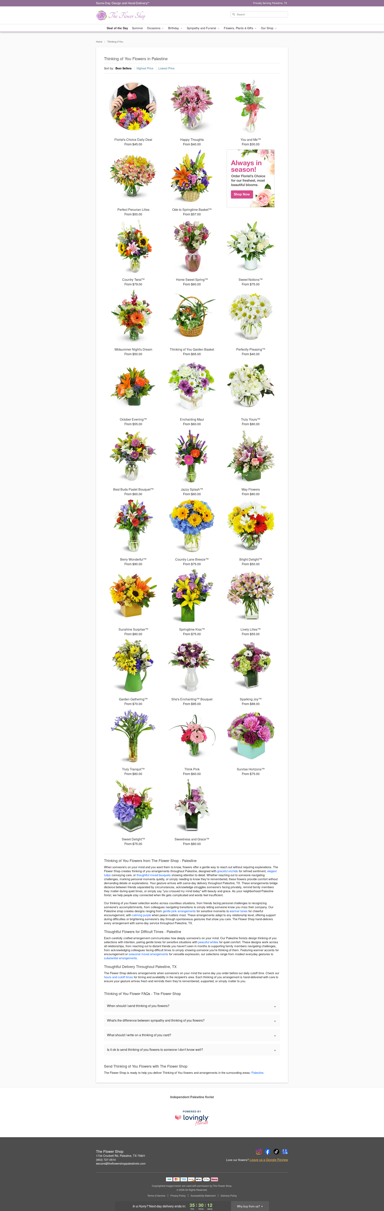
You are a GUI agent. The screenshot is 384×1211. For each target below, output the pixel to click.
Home (99, 41)
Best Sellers (123, 68)
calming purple (141, 915)
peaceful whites (208, 942)
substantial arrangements (120, 958)
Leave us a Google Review (269, 1160)
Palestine (257, 1072)
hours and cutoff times (118, 977)
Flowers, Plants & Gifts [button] (239, 28)
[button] (373, 1194)
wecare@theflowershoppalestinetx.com (121, 1163)
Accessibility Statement (203, 1195)
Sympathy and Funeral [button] (202, 28)
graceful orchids (227, 871)
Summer (137, 28)
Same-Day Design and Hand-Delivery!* (123, 3)
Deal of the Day (117, 28)
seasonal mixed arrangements (148, 954)
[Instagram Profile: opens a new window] (259, 1151)
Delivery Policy (229, 1195)
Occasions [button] (154, 28)
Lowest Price (166, 68)
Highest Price (145, 68)
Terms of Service (156, 1195)
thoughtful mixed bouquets (154, 875)
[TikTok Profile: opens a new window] (276, 1151)
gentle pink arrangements (179, 911)
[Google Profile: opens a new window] (285, 1151)
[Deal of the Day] (250, 178)
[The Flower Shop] (125, 15)
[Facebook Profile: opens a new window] (267, 1151)
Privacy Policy (178, 1195)
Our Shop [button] (267, 28)
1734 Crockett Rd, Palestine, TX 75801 (120, 1156)
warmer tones (239, 911)
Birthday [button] (174, 28)
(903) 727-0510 (106, 1160)
